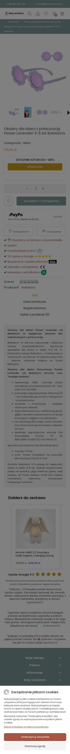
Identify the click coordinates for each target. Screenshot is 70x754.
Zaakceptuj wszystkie (35, 737)
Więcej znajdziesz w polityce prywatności (26, 726)
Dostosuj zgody (35, 746)
